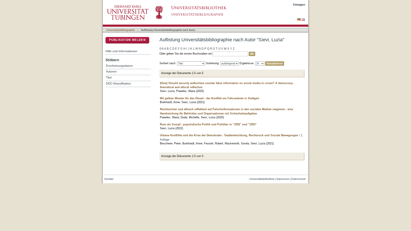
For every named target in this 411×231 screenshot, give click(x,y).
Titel (109, 77)
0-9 (161, 48)
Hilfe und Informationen (121, 51)
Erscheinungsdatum (119, 65)
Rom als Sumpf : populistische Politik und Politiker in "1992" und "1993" (208, 124)
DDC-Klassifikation (118, 83)
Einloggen (299, 4)
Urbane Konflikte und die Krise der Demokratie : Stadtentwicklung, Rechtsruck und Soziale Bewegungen (229, 135)
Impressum (282, 179)
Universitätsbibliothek (261, 179)
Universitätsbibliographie (120, 30)
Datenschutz (298, 179)
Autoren (111, 71)
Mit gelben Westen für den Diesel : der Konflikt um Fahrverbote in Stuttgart (209, 98)
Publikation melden (127, 39)
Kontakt (108, 179)
